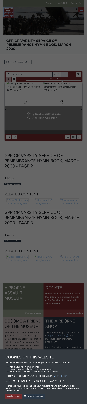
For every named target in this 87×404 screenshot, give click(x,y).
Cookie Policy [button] (60, 375)
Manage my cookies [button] (33, 396)
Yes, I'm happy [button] (14, 396)
